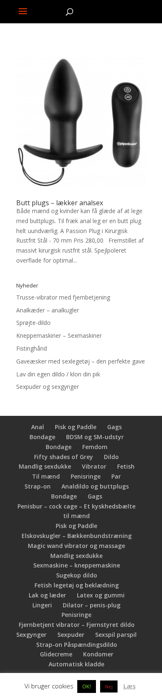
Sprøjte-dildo (33, 323)
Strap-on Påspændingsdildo (76, 644)
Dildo (111, 457)
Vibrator (94, 466)
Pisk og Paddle (75, 427)
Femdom (95, 447)
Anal (37, 427)
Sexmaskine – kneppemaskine (76, 565)
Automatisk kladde (76, 664)
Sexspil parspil (116, 635)
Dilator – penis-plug (91, 605)
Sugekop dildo (76, 575)
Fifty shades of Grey (63, 457)
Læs (129, 686)
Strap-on (38, 486)
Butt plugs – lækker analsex (59, 202)
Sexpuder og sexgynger (47, 387)
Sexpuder (70, 635)
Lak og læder (47, 595)
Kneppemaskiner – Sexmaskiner (59, 335)
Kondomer (98, 654)
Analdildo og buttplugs (95, 486)
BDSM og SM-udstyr (95, 437)
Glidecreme (56, 654)
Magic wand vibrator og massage (76, 546)
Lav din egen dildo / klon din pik (58, 374)
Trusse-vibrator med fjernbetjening (63, 297)
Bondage (42, 437)
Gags (114, 427)
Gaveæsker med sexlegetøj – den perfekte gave (80, 361)
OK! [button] (86, 686)
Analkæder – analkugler (47, 310)
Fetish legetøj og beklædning (76, 585)
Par (116, 476)
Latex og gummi (101, 595)
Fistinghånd (31, 348)
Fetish (126, 466)
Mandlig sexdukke (45, 466)
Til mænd (46, 476)
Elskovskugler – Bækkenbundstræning (77, 536)
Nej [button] (109, 686)
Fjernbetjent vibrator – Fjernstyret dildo (77, 625)
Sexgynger (31, 635)
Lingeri (42, 605)
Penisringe (86, 476)
